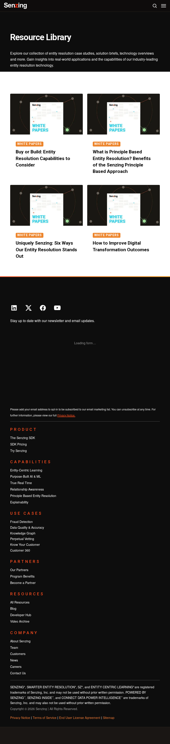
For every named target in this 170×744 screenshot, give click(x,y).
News (14, 660)
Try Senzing (18, 450)
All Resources (19, 602)
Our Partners (19, 570)
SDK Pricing (18, 444)
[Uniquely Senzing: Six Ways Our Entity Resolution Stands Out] (46, 205)
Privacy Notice (20, 717)
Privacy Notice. (66, 415)
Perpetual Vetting (22, 538)
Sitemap (108, 717)
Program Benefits (22, 576)
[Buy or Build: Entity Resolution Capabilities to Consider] (46, 114)
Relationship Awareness (27, 489)
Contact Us (18, 673)
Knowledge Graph (22, 533)
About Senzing (20, 641)
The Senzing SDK (22, 437)
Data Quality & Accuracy (27, 527)
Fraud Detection (21, 521)
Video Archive (19, 621)
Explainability (19, 502)
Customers (17, 653)
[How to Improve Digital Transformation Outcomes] (123, 205)
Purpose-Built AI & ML (25, 476)
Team (14, 647)
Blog (13, 608)
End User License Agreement (79, 717)
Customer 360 (20, 550)
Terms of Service (44, 717)
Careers (15, 666)
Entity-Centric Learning (26, 470)
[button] (163, 6)
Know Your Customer (25, 544)
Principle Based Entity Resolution (33, 495)
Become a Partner (23, 582)
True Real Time (21, 483)
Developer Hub (20, 615)
